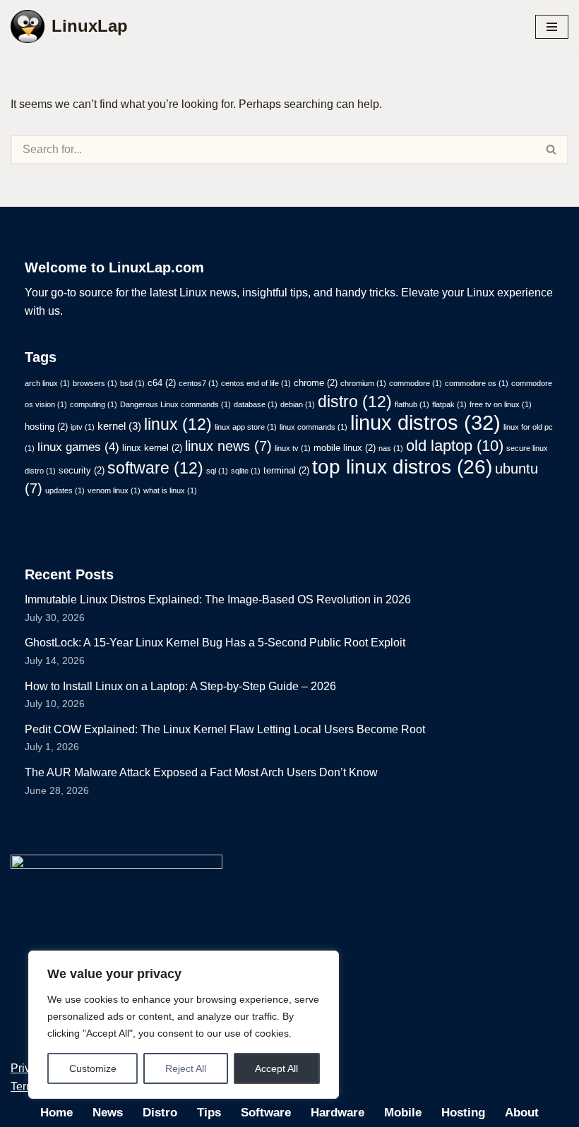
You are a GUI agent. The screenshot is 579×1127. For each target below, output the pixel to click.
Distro (160, 1112)
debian (297, 404)
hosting (46, 426)
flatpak (449, 404)
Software (266, 1112)
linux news (228, 446)
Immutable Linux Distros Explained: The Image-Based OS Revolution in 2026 (218, 599)
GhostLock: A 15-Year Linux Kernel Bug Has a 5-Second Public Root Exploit (215, 643)
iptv (83, 427)
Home (56, 1112)
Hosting (463, 1112)
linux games (78, 447)
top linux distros (402, 467)
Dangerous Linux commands (175, 404)
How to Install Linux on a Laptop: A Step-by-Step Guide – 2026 (180, 686)
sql (217, 470)
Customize (93, 1068)
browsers (95, 383)
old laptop (454, 445)
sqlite (246, 470)
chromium (363, 383)
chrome (316, 383)
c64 (162, 383)
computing (93, 404)
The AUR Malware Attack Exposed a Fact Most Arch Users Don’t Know (201, 772)
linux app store (246, 427)
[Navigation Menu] (551, 27)
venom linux (114, 490)
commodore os (476, 383)
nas (390, 448)
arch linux (47, 383)
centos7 (198, 383)
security (82, 470)
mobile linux (345, 447)
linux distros (425, 422)
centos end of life (256, 383)
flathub (412, 404)
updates (65, 490)
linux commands (313, 427)
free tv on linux (501, 404)
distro (355, 401)
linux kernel (152, 447)
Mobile (403, 1112)
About (522, 1112)
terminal (286, 470)
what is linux (170, 490)
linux (178, 424)
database (255, 404)
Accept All (276, 1068)
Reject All (185, 1068)
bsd (132, 383)
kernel (119, 426)
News (107, 1112)
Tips (209, 1112)
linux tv (293, 448)
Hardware (337, 1112)
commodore (415, 383)
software (155, 468)
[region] (183, 1025)
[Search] (551, 149)
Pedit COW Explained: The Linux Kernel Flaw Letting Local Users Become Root (225, 729)
